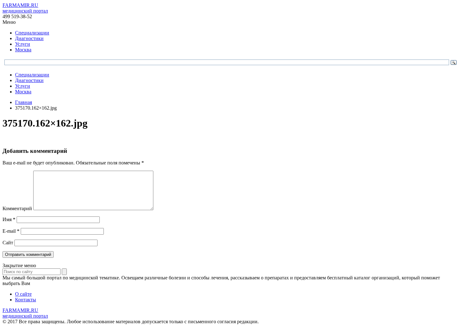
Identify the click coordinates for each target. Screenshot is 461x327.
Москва (23, 49)
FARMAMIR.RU (25, 8)
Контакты (25, 299)
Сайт (8, 242)
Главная (23, 102)
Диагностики (29, 38)
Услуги (22, 44)
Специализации (32, 32)
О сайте (23, 294)
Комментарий (17, 208)
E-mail (11, 231)
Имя (9, 219)
